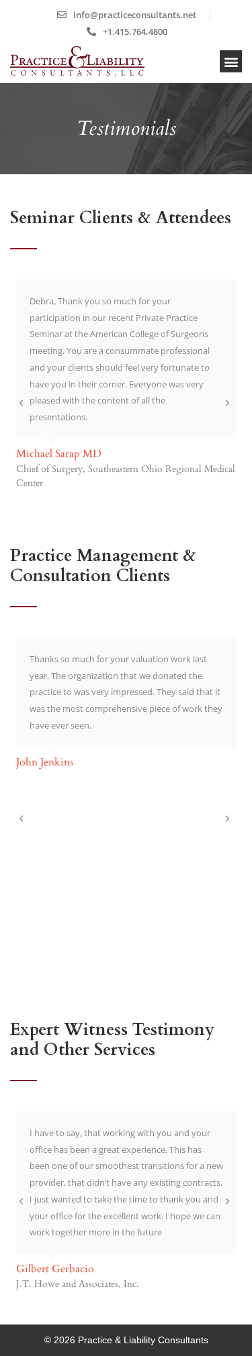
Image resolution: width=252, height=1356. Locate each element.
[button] (231, 61)
